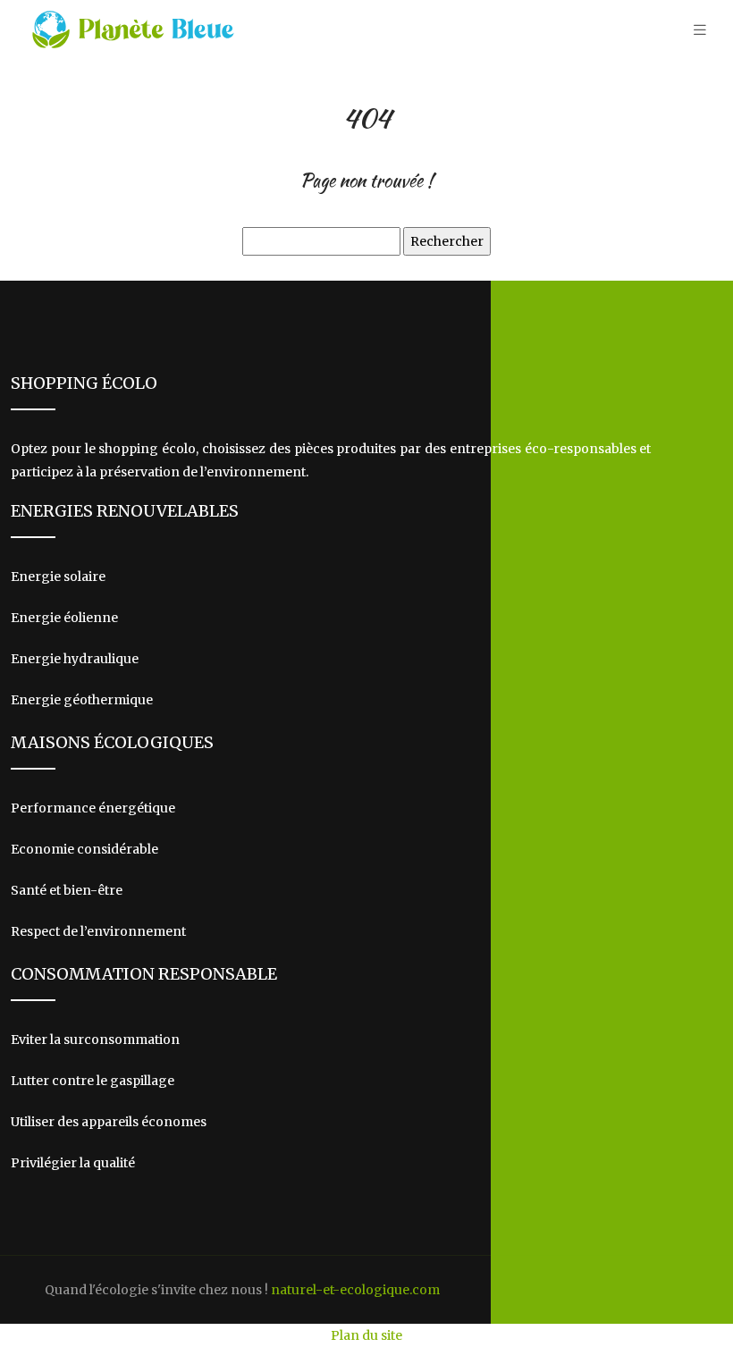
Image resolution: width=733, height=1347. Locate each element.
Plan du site (366, 1335)
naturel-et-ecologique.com (355, 1290)
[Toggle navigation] (700, 30)
